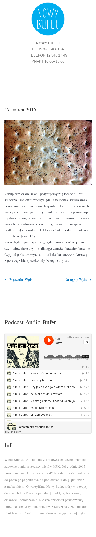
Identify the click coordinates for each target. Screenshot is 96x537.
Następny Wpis (78, 279)
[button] (48, 79)
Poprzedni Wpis (18, 279)
